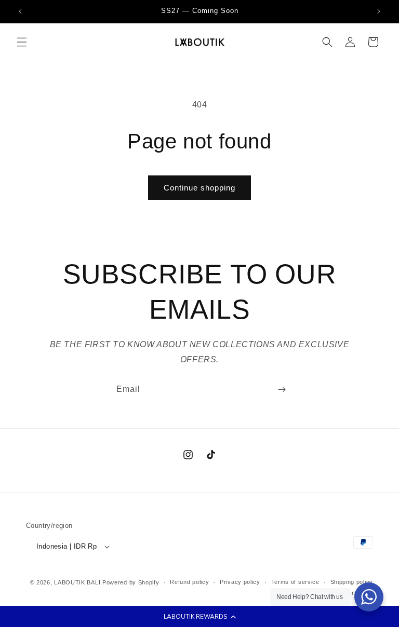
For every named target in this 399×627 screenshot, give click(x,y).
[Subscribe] (281, 389)
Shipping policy (352, 582)
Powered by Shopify (130, 582)
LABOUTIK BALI (77, 582)
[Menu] (21, 42)
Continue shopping (199, 187)
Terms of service (295, 582)
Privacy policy (240, 582)
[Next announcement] (378, 11)
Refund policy (189, 582)
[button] (199, 616)
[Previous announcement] (20, 11)
